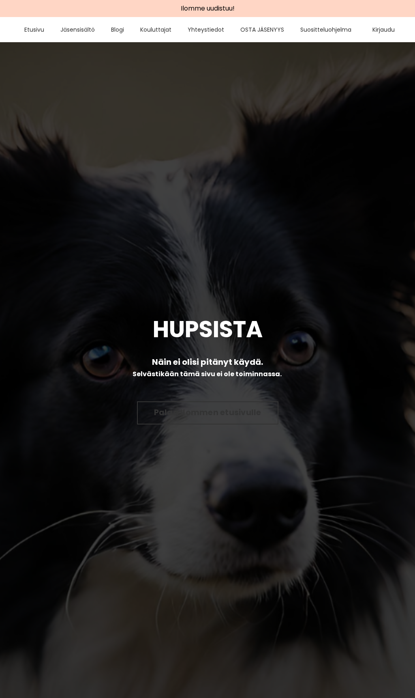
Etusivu (34, 30)
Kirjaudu (383, 30)
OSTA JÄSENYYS (262, 30)
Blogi (117, 30)
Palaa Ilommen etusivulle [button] (207, 412)
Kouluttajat (155, 30)
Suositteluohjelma (325, 30)
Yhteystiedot (206, 30)
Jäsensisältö (77, 30)
